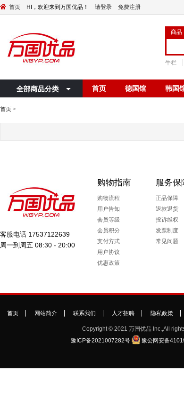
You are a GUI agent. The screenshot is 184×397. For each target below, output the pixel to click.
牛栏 (170, 62)
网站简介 (45, 313)
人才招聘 (123, 313)
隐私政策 (162, 313)
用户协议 (108, 252)
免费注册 (129, 7)
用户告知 (108, 209)
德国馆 (135, 88)
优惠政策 (108, 263)
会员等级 (108, 219)
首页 (14, 7)
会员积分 (108, 230)
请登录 (103, 7)
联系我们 (84, 313)
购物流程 (108, 198)
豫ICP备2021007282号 (100, 340)
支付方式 (108, 241)
